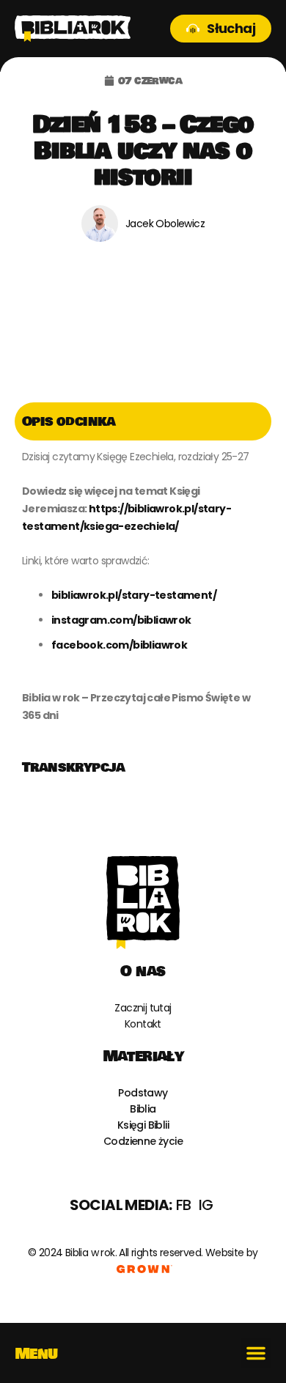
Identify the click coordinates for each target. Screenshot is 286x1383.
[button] (256, 1353)
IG (206, 1205)
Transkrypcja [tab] (73, 767)
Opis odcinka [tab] (69, 421)
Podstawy (142, 1092)
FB (183, 1205)
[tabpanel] (143, 594)
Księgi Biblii (143, 1125)
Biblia (142, 1109)
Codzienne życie (143, 1141)
